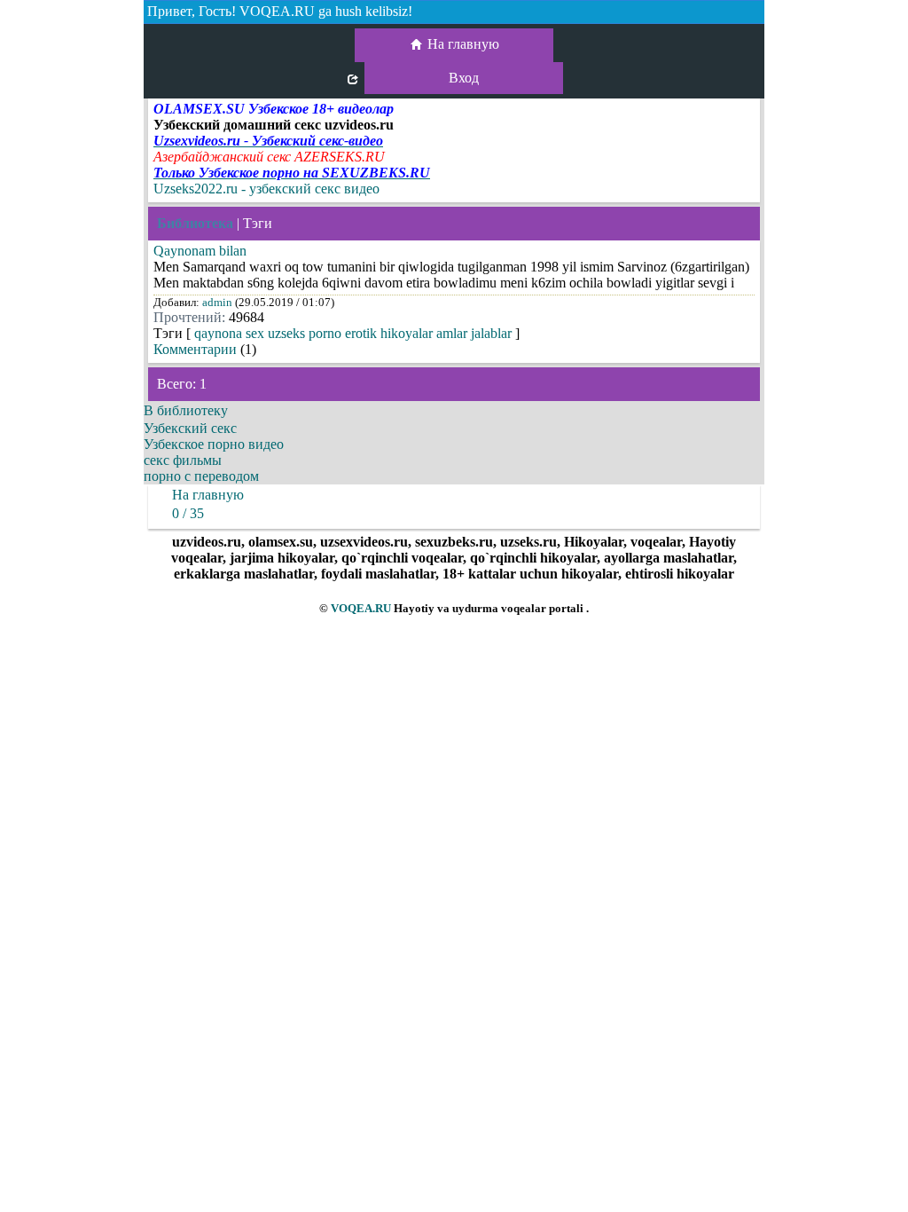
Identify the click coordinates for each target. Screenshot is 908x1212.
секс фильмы (183, 460)
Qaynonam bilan (200, 250)
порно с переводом (201, 476)
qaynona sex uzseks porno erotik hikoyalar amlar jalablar (353, 333)
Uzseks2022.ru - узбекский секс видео (266, 188)
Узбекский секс (190, 428)
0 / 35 (188, 513)
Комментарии (195, 349)
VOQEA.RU (361, 608)
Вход (464, 77)
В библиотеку (186, 410)
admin (217, 302)
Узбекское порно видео (214, 444)
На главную (463, 43)
